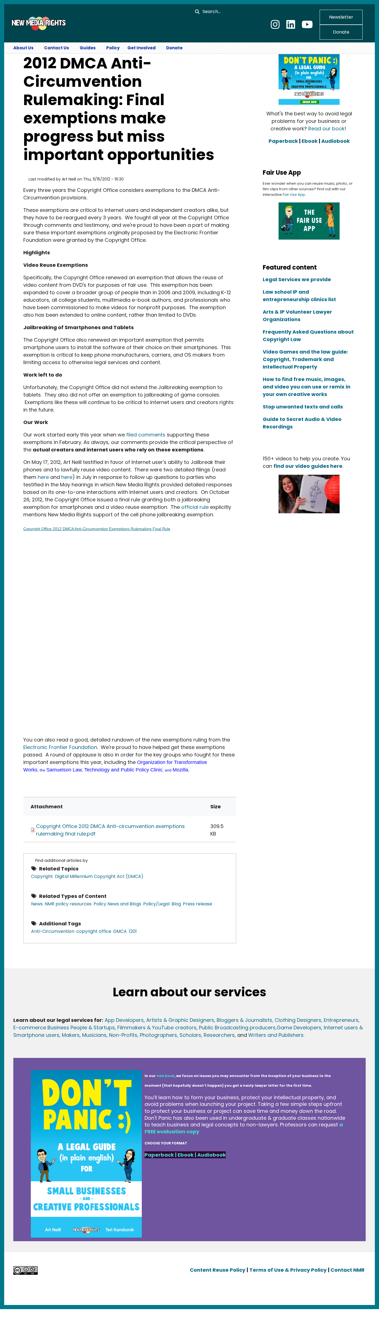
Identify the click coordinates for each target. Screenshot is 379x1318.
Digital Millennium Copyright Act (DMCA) (99, 876)
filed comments (146, 434)
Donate (341, 32)
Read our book (326, 128)
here (43, 477)
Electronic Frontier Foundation (60, 747)
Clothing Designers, (298, 1020)
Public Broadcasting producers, (238, 1027)
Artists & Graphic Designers (180, 1020)
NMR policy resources (68, 904)
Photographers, (158, 1035)
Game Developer (298, 1027)
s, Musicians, (92, 1035)
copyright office (93, 931)
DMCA (120, 931)
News (37, 904)
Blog (176, 904)
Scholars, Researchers (206, 1035)
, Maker (68, 1035)
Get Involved (141, 48)
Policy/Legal (156, 904)
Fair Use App (294, 194)
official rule (195, 507)
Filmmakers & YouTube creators (156, 1027)
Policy (113, 48)
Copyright (42, 876)
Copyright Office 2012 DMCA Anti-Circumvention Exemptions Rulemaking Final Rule (96, 529)
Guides (88, 48)
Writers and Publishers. (276, 1035)
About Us (23, 48)
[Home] (38, 23)
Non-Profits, (123, 1035)
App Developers (124, 1020)
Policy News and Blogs (117, 904)
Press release (197, 904)
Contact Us (56, 48)
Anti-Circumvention (52, 931)
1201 (133, 931)
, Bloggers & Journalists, (244, 1020)
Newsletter (341, 17)
